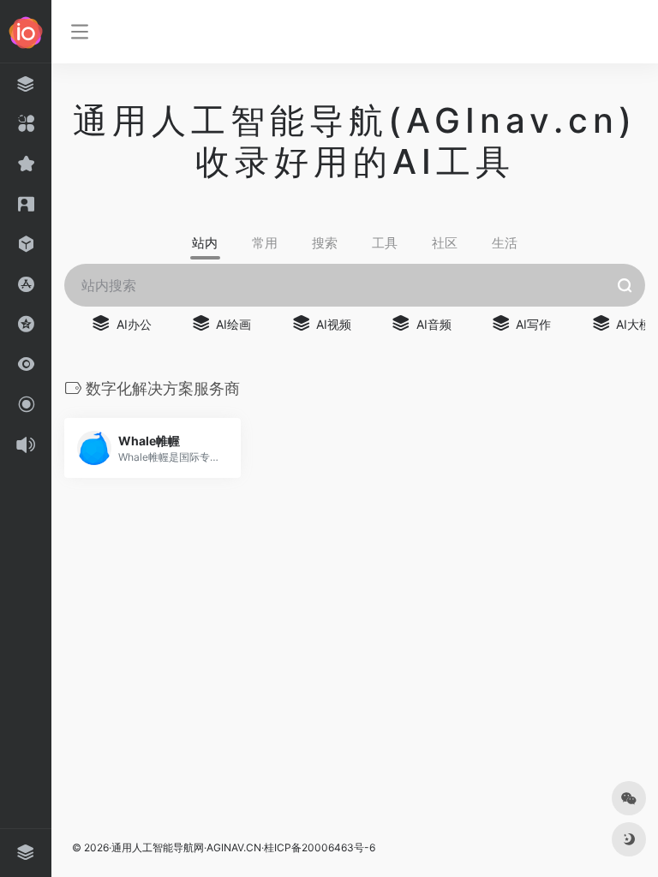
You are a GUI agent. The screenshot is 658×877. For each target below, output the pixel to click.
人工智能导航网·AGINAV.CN (196, 847)
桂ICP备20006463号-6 (319, 847)
